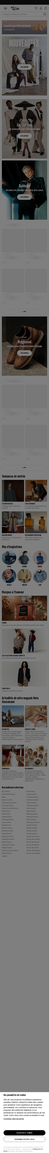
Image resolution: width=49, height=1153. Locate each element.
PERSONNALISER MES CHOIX (24, 1139)
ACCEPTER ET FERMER (24, 1133)
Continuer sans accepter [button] (14, 1119)
